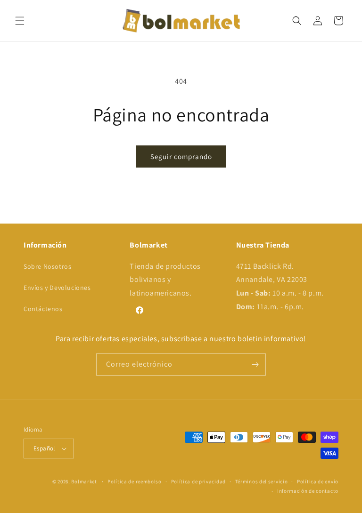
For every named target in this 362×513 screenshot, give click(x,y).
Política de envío (317, 481)
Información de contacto (307, 491)
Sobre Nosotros (47, 266)
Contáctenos (43, 309)
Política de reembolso (134, 481)
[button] (19, 20)
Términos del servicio (261, 481)
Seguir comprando (181, 156)
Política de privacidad (198, 481)
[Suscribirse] (255, 364)
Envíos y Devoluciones (57, 287)
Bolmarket (84, 481)
